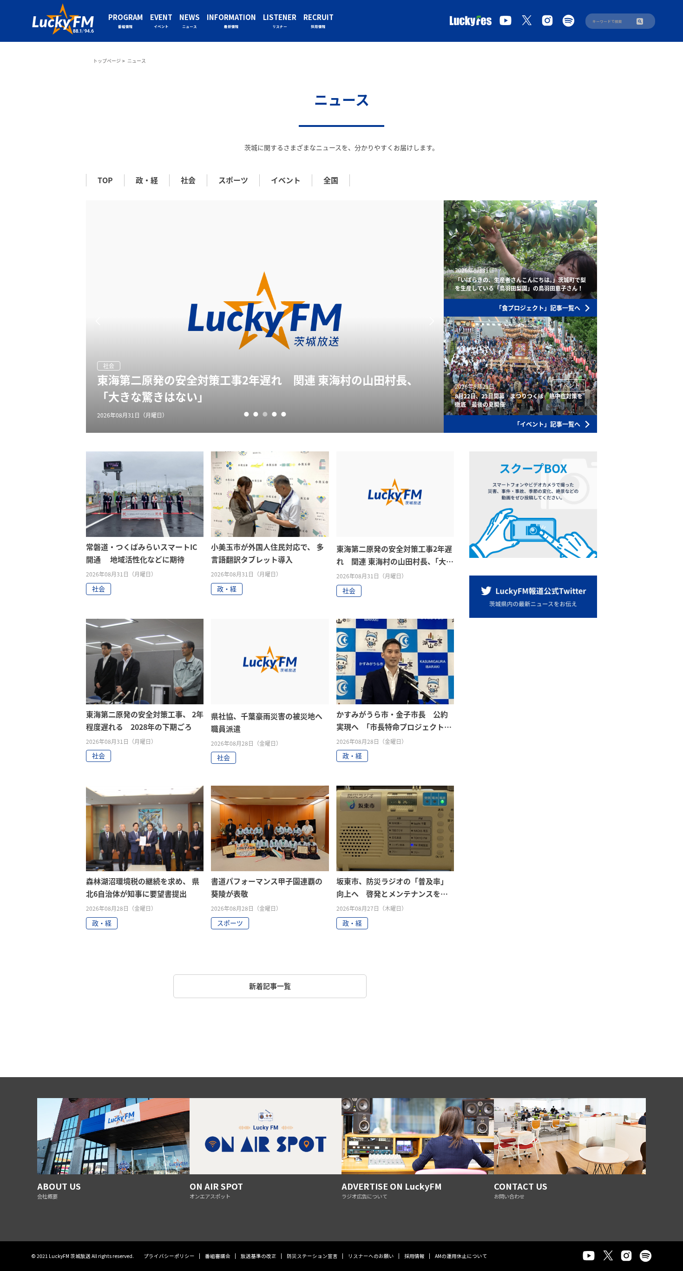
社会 (188, 179)
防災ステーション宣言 (312, 1255)
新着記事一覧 (270, 986)
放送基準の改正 (258, 1255)
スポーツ (233, 179)
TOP (105, 179)
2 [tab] (255, 414)
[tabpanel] (265, 316)
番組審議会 (217, 1255)
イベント (286, 179)
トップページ (107, 60)
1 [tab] (246, 414)
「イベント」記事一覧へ (547, 423)
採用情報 (414, 1255)
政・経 (147, 179)
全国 (330, 179)
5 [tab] (283, 414)
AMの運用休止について (461, 1255)
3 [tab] (264, 414)
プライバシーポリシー (169, 1255)
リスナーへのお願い (371, 1255)
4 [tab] (274, 414)
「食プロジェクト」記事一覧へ (538, 307)
